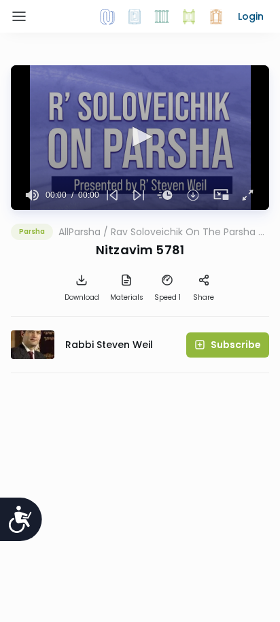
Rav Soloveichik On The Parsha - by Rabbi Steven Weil (187, 232)
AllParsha (79, 232)
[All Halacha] (162, 16)
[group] (32, 195)
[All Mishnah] (134, 16)
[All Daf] (216, 16)
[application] (140, 137)
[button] (251, 16)
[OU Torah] (107, 16)
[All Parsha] (189, 16)
